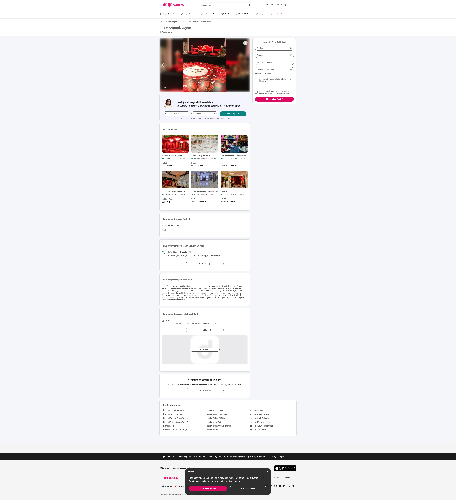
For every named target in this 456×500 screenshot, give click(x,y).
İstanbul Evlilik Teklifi (258, 430)
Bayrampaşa (205, 22)
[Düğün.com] (173, 5)
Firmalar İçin (291, 5)
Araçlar (262, 14)
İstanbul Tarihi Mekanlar (173, 414)
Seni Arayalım (233, 114)
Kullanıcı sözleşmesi (267, 91)
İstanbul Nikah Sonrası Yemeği (175, 422)
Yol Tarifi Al (203, 330)
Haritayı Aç (205, 349)
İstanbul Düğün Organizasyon (218, 426)
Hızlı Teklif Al (277, 14)
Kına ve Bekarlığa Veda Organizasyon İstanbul (245, 457)
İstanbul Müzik (212, 430)
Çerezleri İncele (248, 489)
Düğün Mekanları (169, 14)
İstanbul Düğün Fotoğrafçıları (261, 426)
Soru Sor (203, 264)
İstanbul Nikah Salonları (259, 418)
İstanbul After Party (214, 422)
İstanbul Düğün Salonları (216, 414)
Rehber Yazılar (209, 14)
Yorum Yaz (203, 391)
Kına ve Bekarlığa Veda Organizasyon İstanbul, (180, 22)
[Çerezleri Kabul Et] (268, 471)
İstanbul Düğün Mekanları (173, 410)
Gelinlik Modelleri (244, 14)
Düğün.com (166, 457)
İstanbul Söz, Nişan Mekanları (262, 422)
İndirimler (226, 14)
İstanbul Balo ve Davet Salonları (176, 418)
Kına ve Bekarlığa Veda (183, 457)
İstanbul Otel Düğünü (258, 410)
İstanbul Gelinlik (169, 426)
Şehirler (276, 478)
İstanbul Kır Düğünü (214, 410)
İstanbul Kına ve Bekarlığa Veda (209, 457)
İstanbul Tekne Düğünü (215, 418)
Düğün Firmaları (190, 14)
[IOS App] (285, 468)
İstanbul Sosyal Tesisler (259, 414)
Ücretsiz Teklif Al (276, 99)
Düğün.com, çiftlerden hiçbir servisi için (205, 118)
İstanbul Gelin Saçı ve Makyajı (175, 430)
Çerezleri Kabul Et (208, 489)
